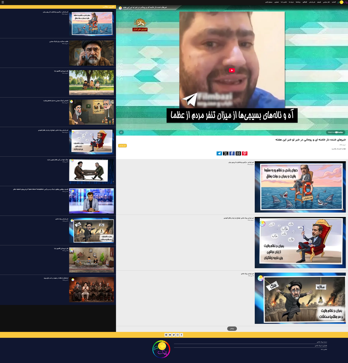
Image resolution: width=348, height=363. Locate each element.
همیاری (277, 2)
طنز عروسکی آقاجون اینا (61, 71)
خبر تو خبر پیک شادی (247, 274)
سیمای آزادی (268, 2)
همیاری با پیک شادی (321, 346)
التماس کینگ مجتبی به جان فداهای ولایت (55, 101)
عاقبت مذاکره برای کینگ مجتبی (58, 42)
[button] (244, 153)
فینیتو (319, 2)
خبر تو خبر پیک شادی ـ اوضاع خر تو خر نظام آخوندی (239, 218)
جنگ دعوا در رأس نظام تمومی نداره (57, 160)
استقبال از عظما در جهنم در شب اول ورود (56, 278)
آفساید (334, 2)
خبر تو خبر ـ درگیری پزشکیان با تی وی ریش (241, 162)
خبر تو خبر (312, 2)
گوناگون (305, 2)
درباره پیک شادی (322, 342)
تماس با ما (284, 2)
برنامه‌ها (298, 2)
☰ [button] (2, 3)
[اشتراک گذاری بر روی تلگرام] (219, 153)
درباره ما (291, 2)
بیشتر (232, 329)
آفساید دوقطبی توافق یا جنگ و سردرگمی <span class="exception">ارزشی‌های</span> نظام (40, 189)
